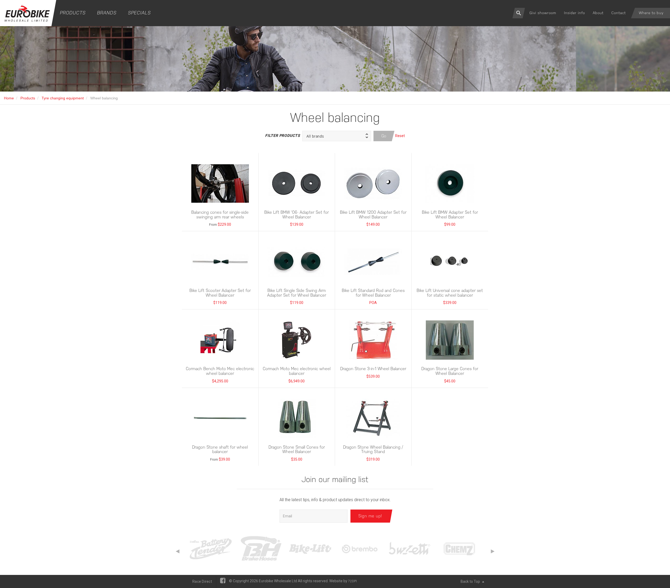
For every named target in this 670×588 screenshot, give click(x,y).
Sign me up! (370, 515)
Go (384, 135)
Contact (618, 13)
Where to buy (651, 13)
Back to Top (471, 581)
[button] (336, 136)
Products (73, 12)
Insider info (574, 13)
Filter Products (282, 135)
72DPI (352, 581)
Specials (139, 12)
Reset (400, 136)
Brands (106, 12)
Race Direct (202, 581)
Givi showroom (542, 13)
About (598, 13)
